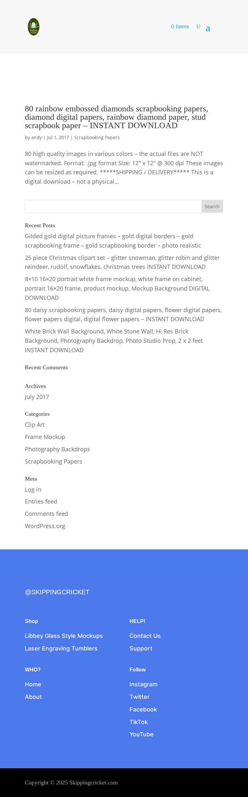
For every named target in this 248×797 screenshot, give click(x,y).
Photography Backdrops (57, 449)
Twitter (139, 696)
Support (140, 648)
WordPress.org (45, 526)
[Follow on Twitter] (43, 580)
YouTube (141, 734)
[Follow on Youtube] (84, 580)
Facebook (143, 709)
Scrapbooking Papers (97, 137)
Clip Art (35, 424)
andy (36, 137)
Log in (33, 489)
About (33, 696)
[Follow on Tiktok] (71, 580)
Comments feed (46, 513)
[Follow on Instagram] (57, 580)
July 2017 (37, 397)
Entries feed (41, 501)
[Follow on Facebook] (30, 580)
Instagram (143, 684)
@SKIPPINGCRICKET (57, 592)
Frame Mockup (45, 437)
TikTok (138, 722)
